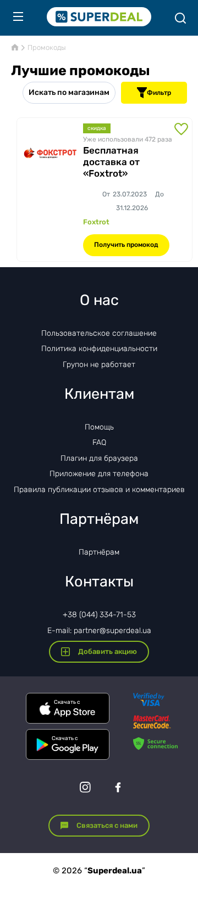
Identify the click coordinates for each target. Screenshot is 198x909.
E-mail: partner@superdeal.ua (99, 630)
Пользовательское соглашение (99, 333)
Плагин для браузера (99, 458)
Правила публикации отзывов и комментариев (99, 489)
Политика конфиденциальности (99, 348)
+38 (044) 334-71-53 (99, 614)
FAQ (99, 442)
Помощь (99, 427)
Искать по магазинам (69, 92)
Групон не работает (99, 364)
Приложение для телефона (99, 473)
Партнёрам (99, 552)
